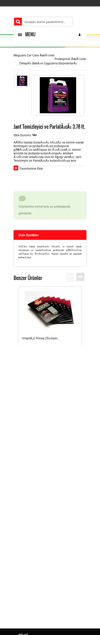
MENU (29, 34)
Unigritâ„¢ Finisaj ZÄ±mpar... (40, 338)
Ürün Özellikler (28, 235)
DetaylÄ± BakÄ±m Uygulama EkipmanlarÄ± (48, 63)
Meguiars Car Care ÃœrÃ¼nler (34, 55)
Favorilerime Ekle (31, 168)
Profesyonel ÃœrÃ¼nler (70, 59)
